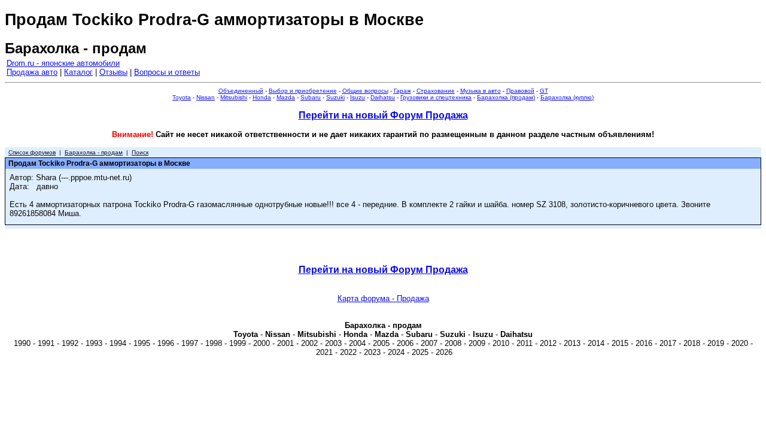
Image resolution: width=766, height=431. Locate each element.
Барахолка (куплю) (567, 97)
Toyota (181, 97)
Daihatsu (382, 97)
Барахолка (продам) (506, 97)
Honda (262, 97)
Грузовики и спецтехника (436, 97)
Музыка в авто (480, 90)
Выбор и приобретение (303, 90)
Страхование (436, 90)
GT (544, 90)
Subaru (310, 97)
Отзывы (113, 72)
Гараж (402, 90)
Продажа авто (32, 72)
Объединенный (240, 90)
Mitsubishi (233, 97)
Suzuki (335, 97)
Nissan (205, 97)
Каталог (78, 72)
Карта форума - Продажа (383, 298)
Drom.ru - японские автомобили (63, 63)
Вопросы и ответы (167, 72)
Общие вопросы (365, 90)
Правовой (520, 90)
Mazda (285, 97)
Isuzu (357, 97)
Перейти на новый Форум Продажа (383, 115)
